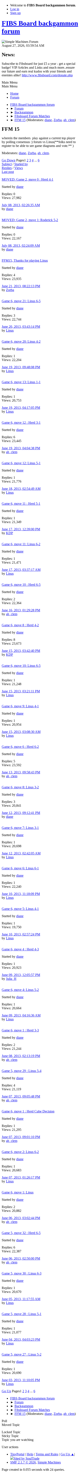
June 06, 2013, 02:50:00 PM (21, 1258)
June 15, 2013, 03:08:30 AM (21, 732)
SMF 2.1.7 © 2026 (23, 1462)
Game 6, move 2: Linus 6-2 (20, 1152)
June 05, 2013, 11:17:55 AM (21, 1299)
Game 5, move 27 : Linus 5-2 (21, 1354)
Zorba (58, 120)
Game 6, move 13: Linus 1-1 (21, 382)
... (36, 160)
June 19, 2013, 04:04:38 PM (21, 448)
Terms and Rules (47, 1454)
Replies (7, 168)
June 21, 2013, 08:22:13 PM (21, 286)
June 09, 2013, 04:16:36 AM (21, 1015)
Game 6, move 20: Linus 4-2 (21, 341)
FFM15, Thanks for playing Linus (25, 260)
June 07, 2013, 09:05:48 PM (21, 1096)
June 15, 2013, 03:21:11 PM (21, 691)
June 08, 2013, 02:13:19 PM (21, 1056)
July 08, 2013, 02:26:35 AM (21, 205)
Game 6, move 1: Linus (17, 1192)
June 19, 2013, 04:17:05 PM (21, 407)
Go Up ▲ (67, 1454)
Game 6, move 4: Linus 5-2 (20, 990)
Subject (7, 164)
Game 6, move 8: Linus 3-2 (20, 787)
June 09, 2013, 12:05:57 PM (21, 975)
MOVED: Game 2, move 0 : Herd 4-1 (27, 179)
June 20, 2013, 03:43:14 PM (21, 326)
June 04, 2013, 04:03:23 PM (21, 1339)
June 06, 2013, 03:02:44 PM (21, 1218)
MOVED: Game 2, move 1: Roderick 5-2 (30, 220)
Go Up (6, 1391)
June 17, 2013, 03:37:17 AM (21, 569)
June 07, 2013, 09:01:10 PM (21, 1137)
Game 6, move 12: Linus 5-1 (21, 463)
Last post (8, 172)
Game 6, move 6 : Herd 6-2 (20, 746)
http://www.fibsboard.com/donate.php (47, 75)
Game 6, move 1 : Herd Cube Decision (28, 1111)
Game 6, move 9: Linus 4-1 (20, 706)
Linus (10, 330)
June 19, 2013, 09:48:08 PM (21, 367)
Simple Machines (49, 1462)
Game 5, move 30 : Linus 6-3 (21, 1273)
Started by (21, 164)
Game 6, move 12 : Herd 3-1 (21, 422)
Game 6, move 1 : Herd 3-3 (20, 1030)
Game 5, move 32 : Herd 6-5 (21, 1233)
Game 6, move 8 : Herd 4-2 (20, 625)
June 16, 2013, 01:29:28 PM (21, 610)
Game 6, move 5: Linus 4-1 (20, 909)
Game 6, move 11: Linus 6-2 (21, 544)
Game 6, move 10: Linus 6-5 (21, 665)
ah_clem (69, 120)
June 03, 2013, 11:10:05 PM (21, 1380)
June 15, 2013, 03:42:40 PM (21, 651)
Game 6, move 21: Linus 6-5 (21, 301)
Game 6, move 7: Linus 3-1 (20, 828)
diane (48, 120)
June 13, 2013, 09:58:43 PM (21, 772)
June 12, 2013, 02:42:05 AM (21, 853)
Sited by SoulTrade (26, 1458)
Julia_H (11, 978)
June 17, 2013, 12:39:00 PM (21, 529)
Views (18, 168)
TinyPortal (17, 1454)
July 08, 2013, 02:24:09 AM (21, 245)
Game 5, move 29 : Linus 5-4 (21, 1071)
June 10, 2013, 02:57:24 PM (21, 934)
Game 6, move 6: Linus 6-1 (20, 868)
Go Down (8, 160)
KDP (9, 533)
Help (30, 1454)
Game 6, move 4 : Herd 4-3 (20, 949)
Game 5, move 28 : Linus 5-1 (21, 1314)
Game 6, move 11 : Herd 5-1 (21, 503)
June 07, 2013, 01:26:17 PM (21, 1177)
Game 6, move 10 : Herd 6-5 (21, 584)
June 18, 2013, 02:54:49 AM (21, 488)
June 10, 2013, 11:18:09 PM (21, 894)
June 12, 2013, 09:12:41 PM (21, 813)
